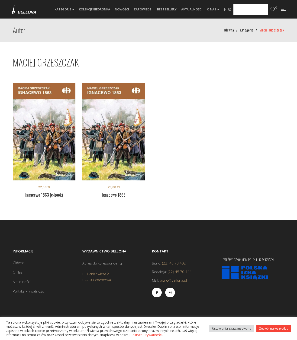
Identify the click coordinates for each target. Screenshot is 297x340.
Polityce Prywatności (146, 334)
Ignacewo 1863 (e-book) (44, 195)
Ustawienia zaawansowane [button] (231, 328)
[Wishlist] (273, 9)
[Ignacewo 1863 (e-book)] (44, 131)
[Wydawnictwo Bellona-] (24, 9)
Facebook (225, 9)
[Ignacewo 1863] (113, 131)
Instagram (229, 9)
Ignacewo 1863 (114, 195)
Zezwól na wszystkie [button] (273, 328)
